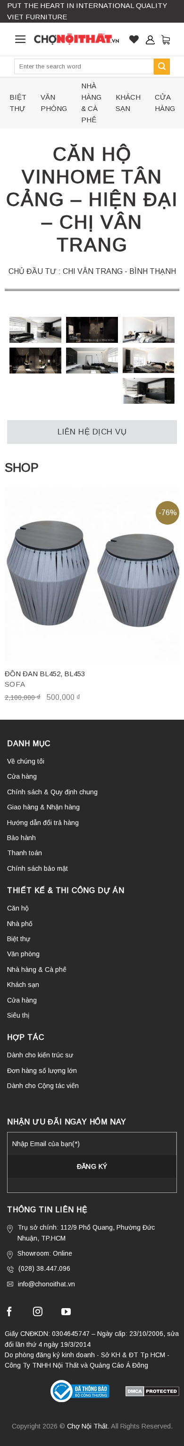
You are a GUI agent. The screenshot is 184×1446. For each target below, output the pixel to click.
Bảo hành (21, 838)
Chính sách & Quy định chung (52, 792)
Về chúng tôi (25, 761)
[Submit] (162, 67)
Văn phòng (54, 102)
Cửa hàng (165, 102)
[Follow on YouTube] (66, 1313)
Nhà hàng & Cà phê (91, 103)
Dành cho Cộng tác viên (43, 1085)
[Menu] (20, 39)
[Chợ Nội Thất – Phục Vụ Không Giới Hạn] (76, 39)
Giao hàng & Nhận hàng (43, 807)
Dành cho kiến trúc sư (40, 1055)
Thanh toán (24, 853)
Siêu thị (18, 1015)
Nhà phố (20, 923)
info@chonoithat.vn (46, 1284)
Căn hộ (18, 908)
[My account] (150, 39)
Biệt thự (17, 102)
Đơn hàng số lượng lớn (42, 1070)
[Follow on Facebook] (9, 1313)
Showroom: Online (44, 1253)
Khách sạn (128, 102)
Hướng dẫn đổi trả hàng (43, 822)
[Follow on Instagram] (37, 1313)
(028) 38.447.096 (44, 1268)
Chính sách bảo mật (37, 868)
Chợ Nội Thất (87, 1426)
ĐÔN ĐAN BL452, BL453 (45, 674)
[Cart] (165, 39)
